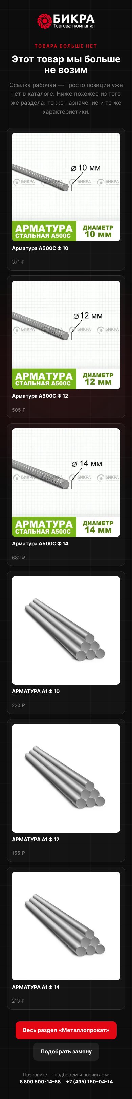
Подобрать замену (66, 1051)
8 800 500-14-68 (40, 1081)
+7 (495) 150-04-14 (89, 1081)
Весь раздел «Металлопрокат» (66, 1030)
